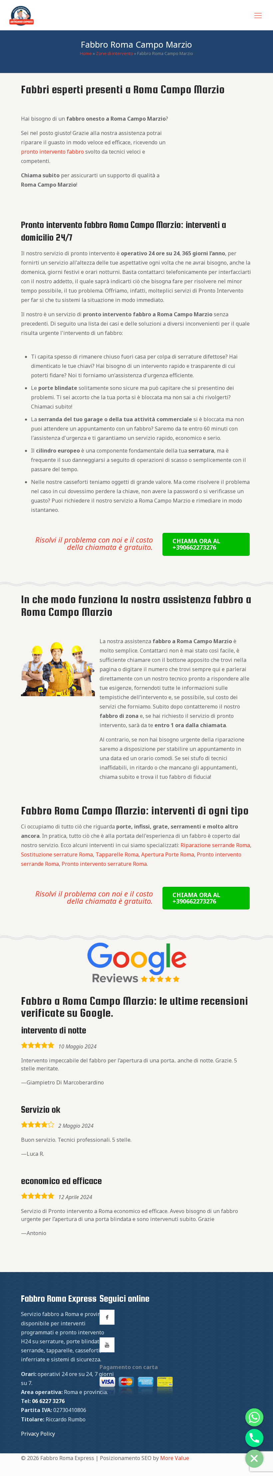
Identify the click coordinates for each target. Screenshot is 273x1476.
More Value (174, 1458)
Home (86, 53)
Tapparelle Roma (117, 854)
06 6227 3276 (48, 1401)
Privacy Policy (38, 1433)
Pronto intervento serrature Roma (104, 863)
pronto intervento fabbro (52, 151)
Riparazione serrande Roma (215, 845)
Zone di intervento (114, 53)
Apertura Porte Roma (167, 854)
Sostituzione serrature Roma (57, 854)
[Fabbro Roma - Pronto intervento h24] (21, 15)
